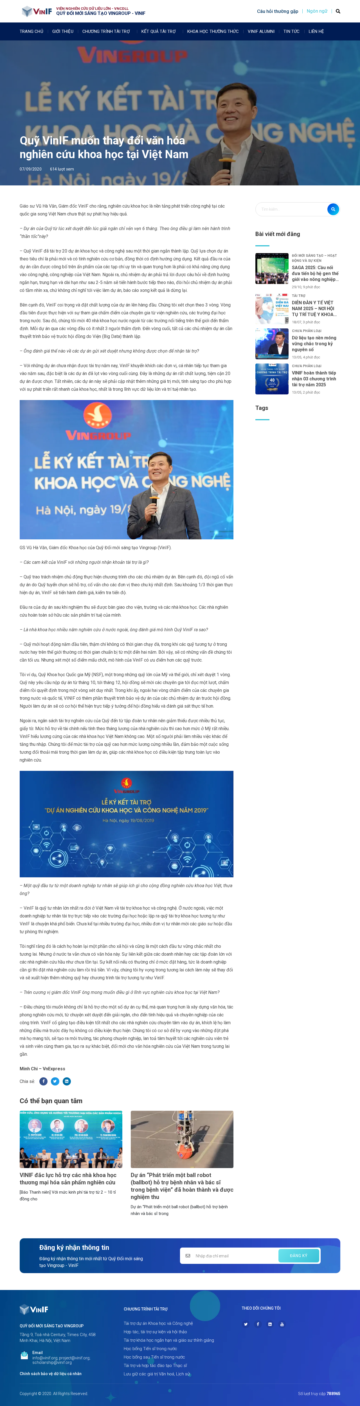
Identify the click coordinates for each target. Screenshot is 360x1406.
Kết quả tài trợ (158, 31)
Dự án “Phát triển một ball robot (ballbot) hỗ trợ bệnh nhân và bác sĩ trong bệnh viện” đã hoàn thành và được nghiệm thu (182, 1186)
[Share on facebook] (43, 1081)
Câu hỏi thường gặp (277, 11)
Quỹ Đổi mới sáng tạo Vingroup (52, 1326)
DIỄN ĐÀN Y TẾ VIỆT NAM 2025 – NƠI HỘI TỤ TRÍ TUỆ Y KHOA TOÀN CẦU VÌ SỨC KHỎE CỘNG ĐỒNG (313, 308)
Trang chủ (31, 31)
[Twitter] (246, 1324)
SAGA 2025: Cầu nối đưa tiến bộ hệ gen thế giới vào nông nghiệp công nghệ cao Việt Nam (315, 273)
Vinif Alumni (261, 31)
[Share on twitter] (55, 1081)
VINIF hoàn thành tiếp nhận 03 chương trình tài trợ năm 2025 (314, 378)
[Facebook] (258, 1324)
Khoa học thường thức (213, 31)
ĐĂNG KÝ (299, 1255)
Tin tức (292, 31)
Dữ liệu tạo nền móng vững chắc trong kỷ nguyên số (314, 343)
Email (37, 1352)
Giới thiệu (62, 31)
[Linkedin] (270, 1324)
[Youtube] (282, 1324)
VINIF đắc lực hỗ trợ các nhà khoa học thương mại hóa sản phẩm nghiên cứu (68, 1179)
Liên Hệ (316, 31)
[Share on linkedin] (67, 1081)
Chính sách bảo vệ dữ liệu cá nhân (51, 1373)
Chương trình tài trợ (106, 31)
